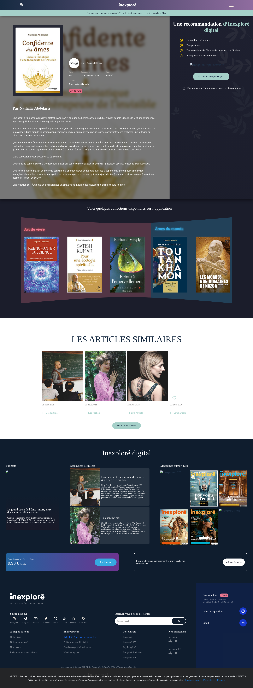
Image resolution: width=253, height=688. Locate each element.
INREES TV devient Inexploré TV (80, 637)
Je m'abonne (105, 562)
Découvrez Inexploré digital (211, 76)
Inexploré (127, 637)
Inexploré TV (129, 642)
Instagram (14, 622)
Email (206, 622)
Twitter (56, 622)
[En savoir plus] (191, 680)
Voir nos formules (234, 562)
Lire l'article (52, 413)
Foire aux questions (213, 611)
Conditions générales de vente (77, 647)
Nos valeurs (15, 647)
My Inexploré (129, 647)
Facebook (46, 622)
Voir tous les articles (126, 425)
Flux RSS (83, 622)
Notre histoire (16, 637)
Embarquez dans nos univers (23, 652)
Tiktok (64, 622)
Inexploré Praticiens (132, 652)
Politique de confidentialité (76, 642)
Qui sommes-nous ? (19, 642)
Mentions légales (71, 652)
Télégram (25, 622)
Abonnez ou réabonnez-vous (100, 13)
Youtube (35, 622)
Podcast (73, 622)
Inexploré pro (129, 657)
